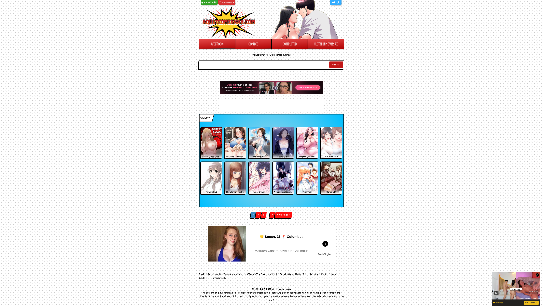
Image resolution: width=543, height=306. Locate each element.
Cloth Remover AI (326, 44)
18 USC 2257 (259, 289)
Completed (290, 44)
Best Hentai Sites (324, 274)
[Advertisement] (271, 87)
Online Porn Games (280, 55)
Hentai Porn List (304, 274)
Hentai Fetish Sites (282, 274)
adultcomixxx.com (227, 292)
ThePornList (263, 274)
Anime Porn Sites (225, 274)
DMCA (271, 289)
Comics (253, 44)
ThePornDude (206, 274)
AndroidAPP (210, 2)
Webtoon (217, 44)
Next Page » (284, 214)
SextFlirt (203, 278)
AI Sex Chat (259, 55)
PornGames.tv (218, 278)
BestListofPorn (245, 274)
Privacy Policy (283, 289)
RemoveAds (227, 2)
